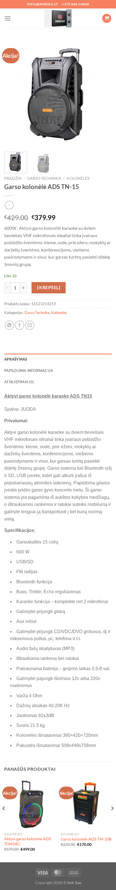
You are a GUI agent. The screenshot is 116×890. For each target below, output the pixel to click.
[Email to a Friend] (29, 325)
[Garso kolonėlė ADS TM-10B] (86, 803)
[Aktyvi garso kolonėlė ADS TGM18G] (29, 803)
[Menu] (7, 18)
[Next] (102, 93)
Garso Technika (44, 178)
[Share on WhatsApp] (9, 325)
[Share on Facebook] (19, 325)
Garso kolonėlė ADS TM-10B (86, 839)
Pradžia (13, 178)
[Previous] (13, 93)
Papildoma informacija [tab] (28, 370)
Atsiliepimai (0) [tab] (19, 382)
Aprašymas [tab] (15, 359)
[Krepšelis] (106, 18)
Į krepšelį (48, 287)
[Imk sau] (58, 18)
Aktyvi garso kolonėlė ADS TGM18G (27, 841)
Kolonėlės (78, 178)
